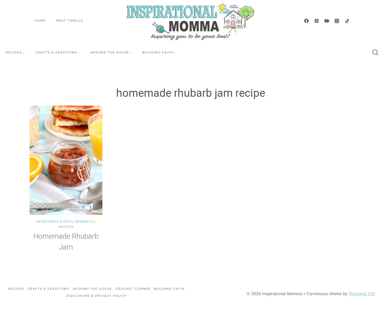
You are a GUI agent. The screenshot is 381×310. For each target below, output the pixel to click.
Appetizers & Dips (54, 221)
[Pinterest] (316, 20)
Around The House (92, 289)
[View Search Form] (375, 53)
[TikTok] (347, 20)
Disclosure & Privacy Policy (96, 296)
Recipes (66, 227)
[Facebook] (306, 20)
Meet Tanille (69, 20)
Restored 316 (362, 293)
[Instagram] (337, 20)
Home (40, 20)
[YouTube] (326, 20)
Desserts (84, 221)
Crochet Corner (133, 289)
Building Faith (169, 289)
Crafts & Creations (48, 289)
